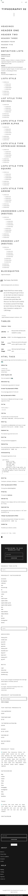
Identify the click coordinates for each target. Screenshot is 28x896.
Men (2, 607)
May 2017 (3, 652)
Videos (2, 794)
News (2, 783)
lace (25, 755)
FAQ (2, 361)
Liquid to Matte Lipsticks (6, 605)
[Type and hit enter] (25, 569)
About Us (2, 851)
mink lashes (20, 760)
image (15, 806)
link (12, 378)
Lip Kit (17, 759)
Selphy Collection (4, 613)
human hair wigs (20, 755)
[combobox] (5, 702)
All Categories (4, 581)
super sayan (3, 809)
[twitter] (12, 887)
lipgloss (13, 759)
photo (11, 808)
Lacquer (19, 757)
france (2, 806)
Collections (3, 583)
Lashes (2, 594)
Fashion (2, 778)
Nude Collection (4, 611)
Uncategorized (4, 620)
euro (20, 804)
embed (16, 804)
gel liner (22, 754)
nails (2, 762)
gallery (6, 806)
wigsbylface (21, 764)
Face (19, 754)
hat (12, 806)
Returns (2, 874)
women (24, 809)
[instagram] (16, 887)
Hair (11, 755)
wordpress (3, 811)
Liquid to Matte (4, 600)
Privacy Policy (3, 854)
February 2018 (4, 648)
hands (14, 755)
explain (11, 74)
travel (14, 809)
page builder (6, 808)
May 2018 (3, 644)
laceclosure (3, 757)
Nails (2, 609)
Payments (2, 876)
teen (11, 809)
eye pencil (12, 754)
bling (9, 752)
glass (10, 806)
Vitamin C (16, 764)
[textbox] (5, 702)
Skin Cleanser (6, 764)
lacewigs (15, 757)
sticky (25, 808)
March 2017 (3, 655)
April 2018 (3, 646)
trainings (11, 764)
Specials (2, 618)
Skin (2, 616)
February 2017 (4, 657)
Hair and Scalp (4, 587)
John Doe (3, 331)
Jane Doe (3, 337)
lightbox (23, 806)
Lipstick (5, 760)
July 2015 (3, 659)
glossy (2, 755)
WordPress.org (4, 674)
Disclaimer (2, 859)
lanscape (19, 806)
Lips (2, 596)
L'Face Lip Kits (4, 592)
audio (9, 804)
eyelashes (3, 754)
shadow (24, 762)
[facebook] (8, 887)
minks (24, 760)
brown (13, 804)
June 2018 (3, 642)
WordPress (3, 796)
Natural (5, 762)
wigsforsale (3, 766)
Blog (10, 533)
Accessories (3, 578)
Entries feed (3, 670)
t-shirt (8, 809)
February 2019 (4, 637)
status (21, 808)
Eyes (2, 585)
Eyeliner (7, 754)
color (24, 752)
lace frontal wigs (10, 757)
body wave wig (14, 752)
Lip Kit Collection (23, 759)
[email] (19, 887)
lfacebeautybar (8, 759)
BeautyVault (5, 752)
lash (23, 757)
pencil (13, 762)
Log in (2, 668)
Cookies (2, 861)
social (18, 808)
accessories (5, 804)
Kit (1, 589)
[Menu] (26, 2)
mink (16, 760)
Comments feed (4, 672)
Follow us (14, 844)
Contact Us (2, 879)
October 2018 (4, 639)
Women (2, 622)
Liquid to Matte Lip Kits (6, 603)
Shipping (2, 869)
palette (9, 762)
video (18, 809)
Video (2, 791)
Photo (2, 785)
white (21, 809)
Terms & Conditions (4, 856)
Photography (4, 787)
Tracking (2, 871)
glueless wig (7, 755)
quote (14, 808)
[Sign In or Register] (18, 2)
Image (2, 780)
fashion (23, 804)
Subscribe (14, 558)
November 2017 (4, 650)
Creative (14, 533)
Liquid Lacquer (4, 598)
